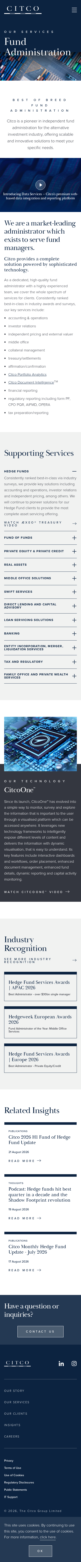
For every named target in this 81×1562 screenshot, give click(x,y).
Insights (12, 1425)
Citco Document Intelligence (31, 382)
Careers (12, 1436)
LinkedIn (61, 1363)
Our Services (17, 1402)
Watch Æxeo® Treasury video (33, 524)
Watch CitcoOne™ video (34, 892)
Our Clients (15, 1413)
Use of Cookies (14, 1475)
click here (48, 1536)
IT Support (10, 1497)
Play (40, 185)
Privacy (8, 1461)
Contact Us (40, 1331)
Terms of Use (12, 1468)
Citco (23, 10)
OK (40, 1551)
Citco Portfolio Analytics (27, 374)
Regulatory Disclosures (19, 1482)
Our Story (14, 1391)
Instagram (74, 1363)
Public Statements (15, 1490)
